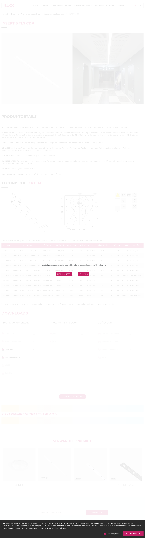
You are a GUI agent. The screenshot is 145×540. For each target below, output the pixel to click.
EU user (84, 274)
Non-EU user (63, 274)
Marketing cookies (114, 534)
